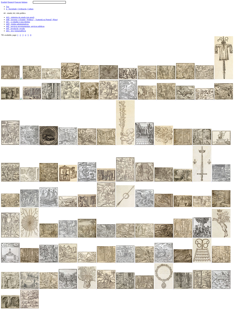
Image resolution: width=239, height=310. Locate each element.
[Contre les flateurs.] (68, 206)
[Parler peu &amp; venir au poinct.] (204, 99)
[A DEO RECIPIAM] (29, 288)
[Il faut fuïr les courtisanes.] (29, 262)
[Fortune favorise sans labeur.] (125, 237)
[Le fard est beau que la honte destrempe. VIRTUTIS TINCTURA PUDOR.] (106, 181)
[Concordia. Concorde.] (10, 262)
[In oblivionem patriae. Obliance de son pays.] (202, 237)
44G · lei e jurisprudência (16, 31)
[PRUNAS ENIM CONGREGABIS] (89, 99)
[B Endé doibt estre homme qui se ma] (144, 181)
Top (7, 7)
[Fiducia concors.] (21, 99)
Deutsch (10, 2)
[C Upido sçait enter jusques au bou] (10, 181)
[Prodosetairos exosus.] (185, 79)
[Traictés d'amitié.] (183, 262)
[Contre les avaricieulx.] (202, 206)
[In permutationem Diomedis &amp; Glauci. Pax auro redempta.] (147, 99)
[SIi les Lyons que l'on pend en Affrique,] (202, 288)
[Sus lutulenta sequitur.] (144, 262)
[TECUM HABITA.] (10, 206)
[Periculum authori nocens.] (202, 144)
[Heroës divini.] (166, 99)
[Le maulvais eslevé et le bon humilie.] (51, 79)
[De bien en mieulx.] (221, 181)
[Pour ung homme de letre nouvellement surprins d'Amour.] (29, 206)
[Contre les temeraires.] (68, 237)
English (4, 2)
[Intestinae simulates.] (183, 144)
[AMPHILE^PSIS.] (49, 237)
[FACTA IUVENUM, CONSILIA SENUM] (166, 79)
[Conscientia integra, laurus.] (49, 288)
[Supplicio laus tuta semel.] (125, 206)
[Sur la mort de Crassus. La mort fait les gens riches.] (144, 237)
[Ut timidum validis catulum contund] (10, 144)
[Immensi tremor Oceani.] (164, 288)
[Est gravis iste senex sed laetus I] (10, 237)
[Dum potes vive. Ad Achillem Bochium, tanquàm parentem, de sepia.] (223, 99)
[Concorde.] (49, 262)
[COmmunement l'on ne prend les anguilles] (106, 288)
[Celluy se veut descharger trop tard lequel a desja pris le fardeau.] (87, 237)
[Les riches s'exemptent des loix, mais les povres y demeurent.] (109, 79)
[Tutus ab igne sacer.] (21, 79)
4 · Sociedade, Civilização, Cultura (19, 9)
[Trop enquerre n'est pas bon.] (144, 288)
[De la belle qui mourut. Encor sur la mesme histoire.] (164, 237)
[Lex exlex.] (29, 237)
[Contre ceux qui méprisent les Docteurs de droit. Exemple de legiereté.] (29, 181)
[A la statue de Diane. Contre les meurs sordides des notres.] (221, 144)
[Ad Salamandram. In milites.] (185, 99)
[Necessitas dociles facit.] (106, 262)
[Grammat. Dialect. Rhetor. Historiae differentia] (183, 237)
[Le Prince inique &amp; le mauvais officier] (164, 181)
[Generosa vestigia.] (87, 144)
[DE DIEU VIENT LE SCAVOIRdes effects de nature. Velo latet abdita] (183, 206)
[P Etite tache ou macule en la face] (109, 99)
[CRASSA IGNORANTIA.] (89, 79)
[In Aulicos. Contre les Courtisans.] (144, 144)
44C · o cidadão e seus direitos (18, 22)
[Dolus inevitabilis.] (70, 79)
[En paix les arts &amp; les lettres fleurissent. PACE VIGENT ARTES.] (32, 99)
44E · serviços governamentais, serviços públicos (25, 26)
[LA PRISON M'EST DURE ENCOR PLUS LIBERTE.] (49, 144)
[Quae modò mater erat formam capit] (125, 181)
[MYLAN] (68, 144)
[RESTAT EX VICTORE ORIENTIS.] (223, 79)
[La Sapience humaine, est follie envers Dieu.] (144, 206)
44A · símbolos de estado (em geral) (20, 17)
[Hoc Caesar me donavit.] (221, 237)
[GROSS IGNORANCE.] (204, 79)
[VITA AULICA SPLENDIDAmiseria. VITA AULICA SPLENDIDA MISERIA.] (183, 181)
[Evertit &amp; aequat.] (202, 262)
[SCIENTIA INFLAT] (10, 288)
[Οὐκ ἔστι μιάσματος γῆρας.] (49, 181)
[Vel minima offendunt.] (221, 206)
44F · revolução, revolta (15, 29)
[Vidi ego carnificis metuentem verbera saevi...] (106, 237)
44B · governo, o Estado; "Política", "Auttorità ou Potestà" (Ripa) (32, 20)
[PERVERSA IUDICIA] (32, 79)
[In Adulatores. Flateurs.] (221, 288)
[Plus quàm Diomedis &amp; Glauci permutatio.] (106, 144)
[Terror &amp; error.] (87, 288)
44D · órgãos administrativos (17, 24)
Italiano (24, 2)
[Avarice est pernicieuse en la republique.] (10, 79)
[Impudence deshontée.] (125, 262)
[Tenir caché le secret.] (164, 206)
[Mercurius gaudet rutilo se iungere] (106, 206)
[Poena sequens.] (221, 262)
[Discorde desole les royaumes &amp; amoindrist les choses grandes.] (147, 79)
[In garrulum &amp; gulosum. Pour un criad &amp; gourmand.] (164, 262)
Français (17, 2)
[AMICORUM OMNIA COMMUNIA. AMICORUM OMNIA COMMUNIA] (10, 308)
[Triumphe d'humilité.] (87, 262)
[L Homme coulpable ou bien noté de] (29, 308)
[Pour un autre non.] (125, 144)
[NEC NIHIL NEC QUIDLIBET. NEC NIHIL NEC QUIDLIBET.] (10, 99)
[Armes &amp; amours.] (128, 79)
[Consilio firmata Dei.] (202, 181)
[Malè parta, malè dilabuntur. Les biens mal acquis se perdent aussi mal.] (128, 99)
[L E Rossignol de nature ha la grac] (70, 99)
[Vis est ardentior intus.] (164, 144)
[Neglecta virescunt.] (51, 99)
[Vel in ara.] (68, 181)
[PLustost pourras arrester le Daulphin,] (68, 262)
